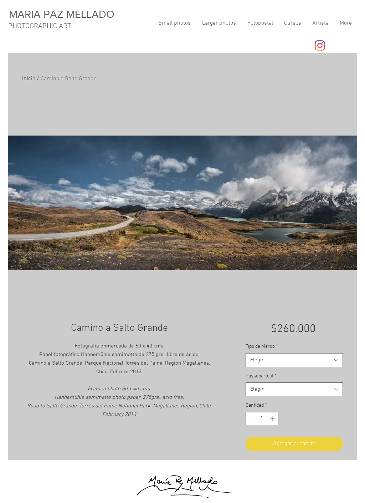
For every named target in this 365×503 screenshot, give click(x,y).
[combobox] (294, 360)
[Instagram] (320, 45)
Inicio (28, 78)
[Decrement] (251, 418)
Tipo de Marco (262, 347)
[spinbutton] (262, 418)
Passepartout (261, 376)
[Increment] (272, 418)
